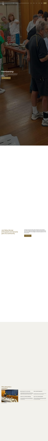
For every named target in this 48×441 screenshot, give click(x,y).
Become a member (28, 235)
